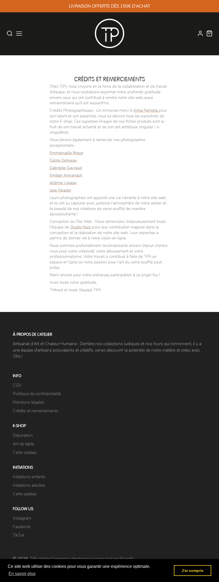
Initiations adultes (29, 485)
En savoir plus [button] (22, 573)
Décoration (23, 435)
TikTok (18, 535)
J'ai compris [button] (193, 570)
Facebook (21, 527)
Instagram (22, 518)
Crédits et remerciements (35, 411)
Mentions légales (28, 402)
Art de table (23, 444)
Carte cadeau (25, 452)
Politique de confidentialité (37, 394)
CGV (17, 385)
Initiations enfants (29, 477)
